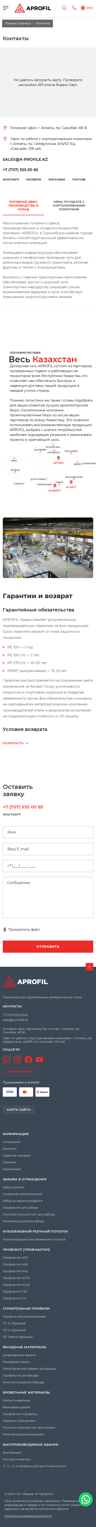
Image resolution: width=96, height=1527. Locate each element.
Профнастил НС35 (16, 1278)
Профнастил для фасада (20, 1375)
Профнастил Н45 (15, 1271)
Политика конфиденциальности (28, 1516)
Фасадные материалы (24, 1347)
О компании (12, 1142)
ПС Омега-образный (18, 1337)
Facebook (33, 179)
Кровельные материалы (26, 1392)
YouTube (79, 179)
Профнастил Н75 (15, 1257)
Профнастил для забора (20, 1207)
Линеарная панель (16, 1362)
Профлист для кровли (19, 1421)
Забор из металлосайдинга (23, 1201)
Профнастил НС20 (16, 1284)
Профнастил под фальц (20, 1414)
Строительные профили (26, 1308)
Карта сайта (19, 1109)
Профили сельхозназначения (24, 1316)
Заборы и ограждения (25, 1179)
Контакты (12, 1006)
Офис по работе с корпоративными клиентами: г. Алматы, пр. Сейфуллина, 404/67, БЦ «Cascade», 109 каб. (51, 144)
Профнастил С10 (15, 1291)
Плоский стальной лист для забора (29, 1214)
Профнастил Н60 (15, 1264)
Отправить (47, 947)
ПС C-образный (14, 1323)
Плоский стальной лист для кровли (29, 1427)
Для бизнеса (12, 1452)
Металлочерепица (16, 1400)
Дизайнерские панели (19, 1355)
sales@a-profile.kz (15, 1020)
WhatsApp (11, 179)
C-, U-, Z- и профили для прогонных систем (34, 1466)
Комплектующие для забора (23, 1221)
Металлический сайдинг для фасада (29, 1368)
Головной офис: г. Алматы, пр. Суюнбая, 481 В (48, 128)
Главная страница (18, 23)
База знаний (12, 1169)
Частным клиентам (16, 1459)
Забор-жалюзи (13, 1187)
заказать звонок (19, 1071)
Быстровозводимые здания (30, 1444)
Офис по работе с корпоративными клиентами (69, 205)
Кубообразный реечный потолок (35, 1231)
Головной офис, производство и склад (23, 205)
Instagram (56, 179)
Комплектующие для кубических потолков (34, 1239)
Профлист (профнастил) (26, 1249)
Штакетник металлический (22, 1194)
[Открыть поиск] (64, 8)
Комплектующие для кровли (24, 1434)
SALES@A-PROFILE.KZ (25, 159)
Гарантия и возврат (17, 1155)
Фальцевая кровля (16, 1407)
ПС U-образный (14, 1330)
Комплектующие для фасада (23, 1382)
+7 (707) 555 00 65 (20, 170)
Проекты (9, 1162)
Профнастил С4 (14, 1298)
